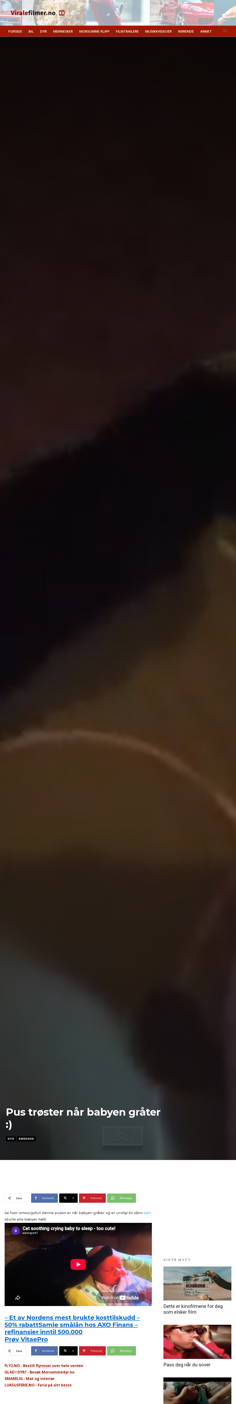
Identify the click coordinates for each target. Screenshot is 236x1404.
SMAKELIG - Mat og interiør (30, 1378)
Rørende (26, 1138)
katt (147, 1213)
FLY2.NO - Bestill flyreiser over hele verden (44, 1365)
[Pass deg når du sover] (197, 1342)
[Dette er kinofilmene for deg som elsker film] (197, 1283)
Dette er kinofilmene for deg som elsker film (193, 1309)
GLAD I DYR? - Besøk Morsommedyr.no (39, 1372)
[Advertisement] (58, 1185)
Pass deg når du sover (186, 1364)
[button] (225, 31)
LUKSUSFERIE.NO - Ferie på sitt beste (38, 1385)
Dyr (11, 1138)
